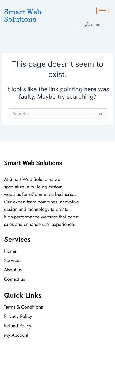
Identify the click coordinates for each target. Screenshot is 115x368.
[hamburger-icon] (102, 10)
